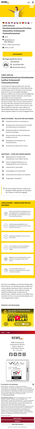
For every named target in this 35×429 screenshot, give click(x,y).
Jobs (8, 332)
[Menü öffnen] (33, 2)
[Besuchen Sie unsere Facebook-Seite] (11, 354)
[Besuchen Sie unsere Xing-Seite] (15, 354)
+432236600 (18, 350)
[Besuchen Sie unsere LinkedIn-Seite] (19, 354)
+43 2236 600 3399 (18, 64)
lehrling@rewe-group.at (18, 67)
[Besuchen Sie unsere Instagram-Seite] (24, 354)
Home (3, 332)
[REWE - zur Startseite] (5, 2)
